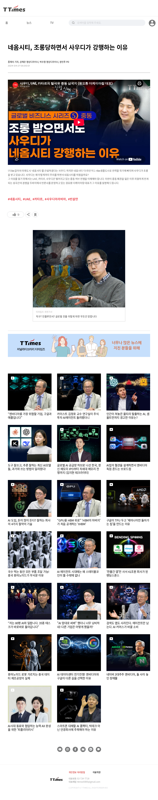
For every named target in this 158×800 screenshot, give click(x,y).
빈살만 (74, 199)
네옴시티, (16, 199)
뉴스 (29, 23)
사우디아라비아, (56, 199)
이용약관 (97, 772)
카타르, (39, 199)
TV (51, 23)
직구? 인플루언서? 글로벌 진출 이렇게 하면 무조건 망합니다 (66, 316)
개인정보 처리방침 (77, 772)
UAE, (28, 199)
